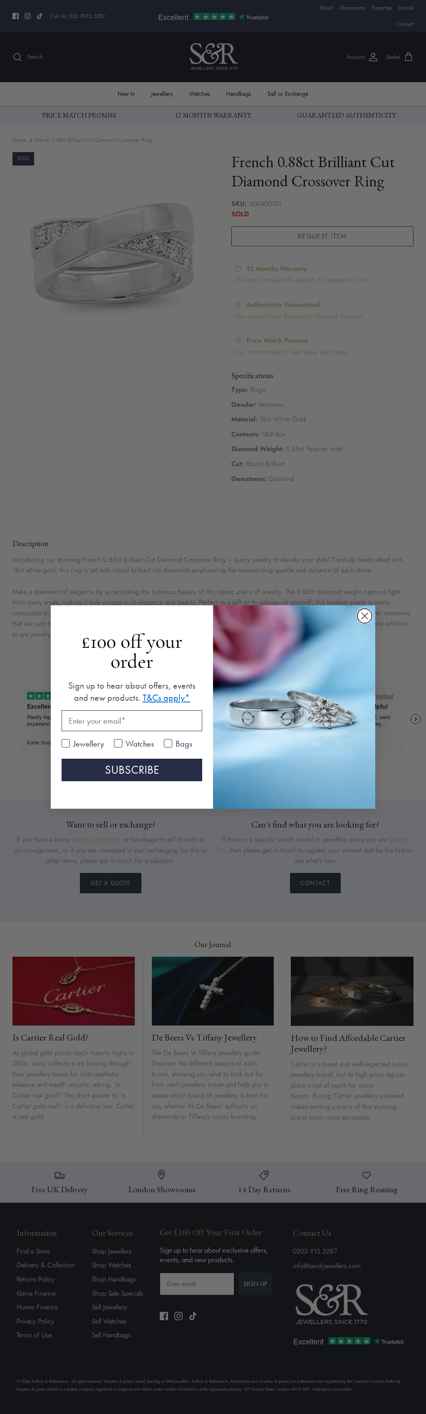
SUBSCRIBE (132, 769)
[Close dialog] (364, 616)
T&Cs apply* (166, 698)
